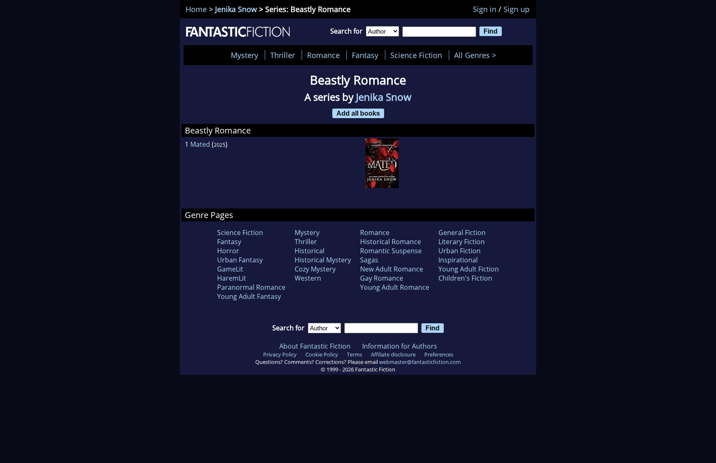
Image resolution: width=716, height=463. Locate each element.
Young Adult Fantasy (249, 296)
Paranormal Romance (251, 287)
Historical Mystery (323, 259)
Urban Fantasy (240, 259)
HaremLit (231, 278)
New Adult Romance (391, 269)
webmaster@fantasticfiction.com (420, 362)
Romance (323, 55)
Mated (200, 144)
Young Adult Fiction (468, 269)
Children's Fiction (465, 278)
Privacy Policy (280, 354)
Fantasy (365, 55)
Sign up (516, 9)
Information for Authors (399, 346)
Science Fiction (416, 55)
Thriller (282, 55)
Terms (354, 354)
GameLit (230, 269)
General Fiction (462, 232)
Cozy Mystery (315, 269)
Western (308, 278)
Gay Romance (381, 278)
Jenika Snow (236, 9)
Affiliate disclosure (393, 354)
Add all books (358, 113)
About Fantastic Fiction (315, 346)
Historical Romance (390, 241)
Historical (309, 250)
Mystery (244, 55)
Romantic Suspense (391, 250)
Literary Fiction (461, 241)
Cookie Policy (321, 354)
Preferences (438, 354)
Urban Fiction (459, 250)
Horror (228, 250)
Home (196, 9)
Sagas (369, 259)
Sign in (484, 9)
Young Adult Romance (394, 287)
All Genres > (477, 55)
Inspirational (458, 259)
